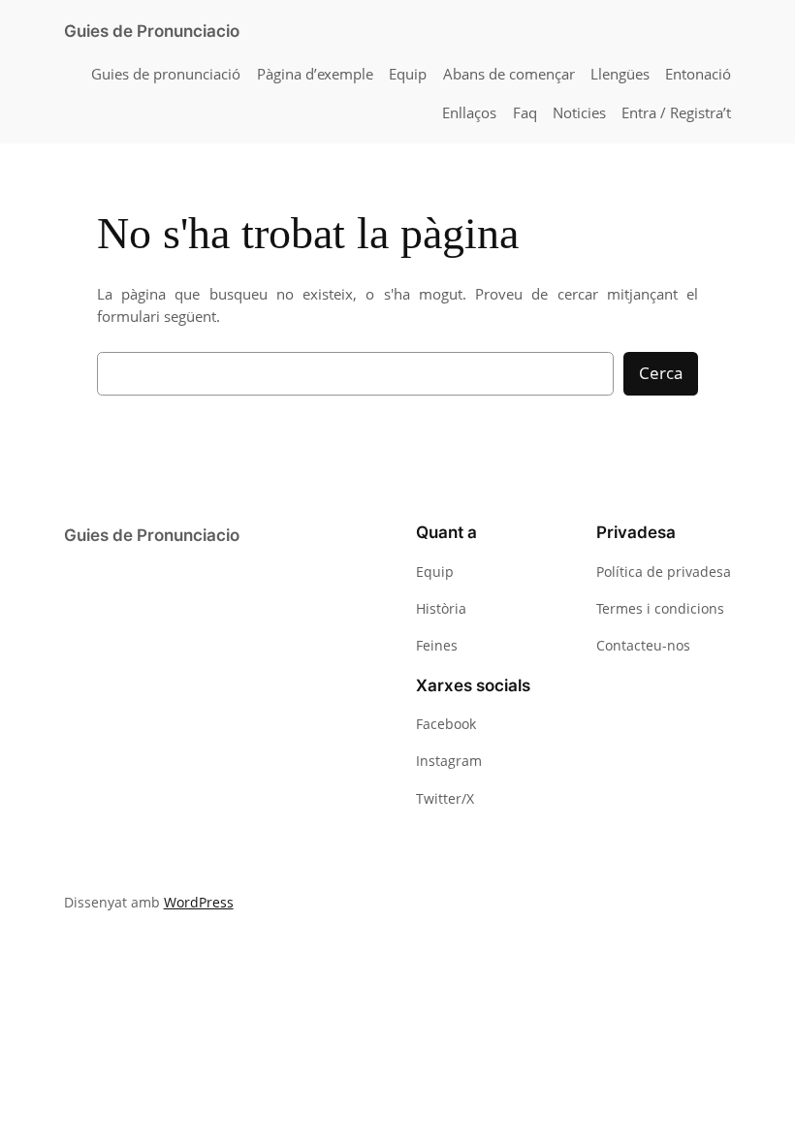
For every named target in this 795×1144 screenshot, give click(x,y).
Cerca (661, 373)
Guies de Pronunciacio (151, 31)
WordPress (199, 902)
